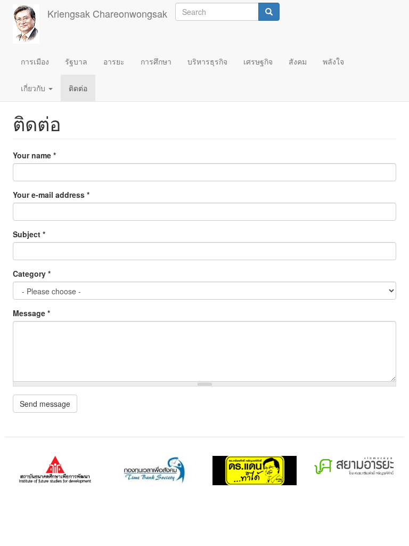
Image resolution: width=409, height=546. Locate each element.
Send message (45, 403)
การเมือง (35, 61)
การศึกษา (156, 61)
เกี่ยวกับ (34, 88)
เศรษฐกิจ (258, 61)
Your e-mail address (51, 194)
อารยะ (114, 61)
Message (31, 313)
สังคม (298, 61)
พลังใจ (333, 61)
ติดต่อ (78, 88)
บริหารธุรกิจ (207, 61)
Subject (29, 234)
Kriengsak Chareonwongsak (107, 13)
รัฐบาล (76, 61)
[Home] (30, 24)
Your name (34, 155)
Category (32, 273)
